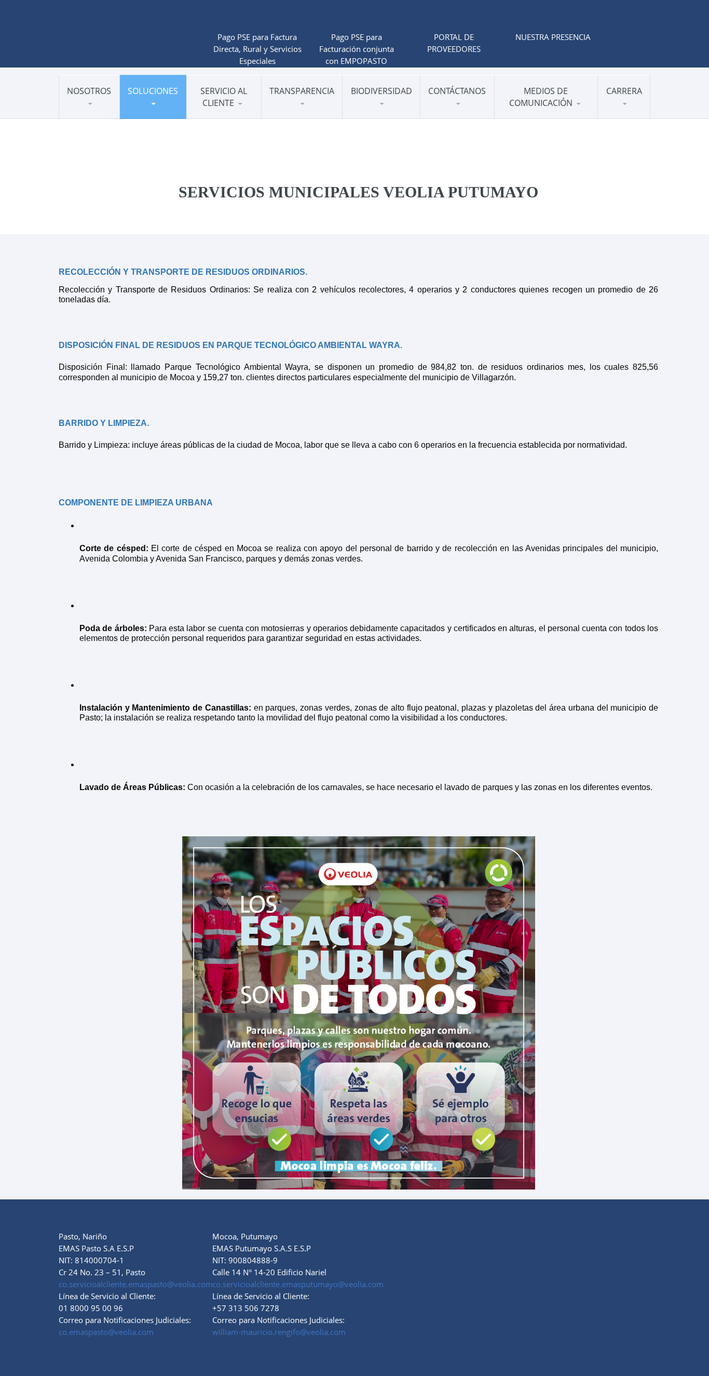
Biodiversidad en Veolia (383, 117)
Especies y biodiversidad (390, 111)
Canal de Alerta (298, 118)
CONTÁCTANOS (457, 91)
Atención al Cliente (229, 118)
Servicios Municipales (168, 118)
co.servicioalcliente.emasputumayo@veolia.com (298, 1284)
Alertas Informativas (541, 118)
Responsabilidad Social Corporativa (107, 114)
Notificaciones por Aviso (234, 112)
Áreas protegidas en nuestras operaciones (387, 114)
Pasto (441, 118)
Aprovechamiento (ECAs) (168, 113)
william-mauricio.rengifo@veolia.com (279, 1332)
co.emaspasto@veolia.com (106, 1332)
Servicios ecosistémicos (391, 112)
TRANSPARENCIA (301, 91)
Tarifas (235, 113)
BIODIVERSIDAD (381, 91)
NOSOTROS (89, 91)
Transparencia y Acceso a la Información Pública (312, 116)
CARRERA (624, 91)
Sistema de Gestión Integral (106, 113)
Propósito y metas (385, 115)
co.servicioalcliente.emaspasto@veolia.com (136, 1284)
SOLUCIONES (153, 91)
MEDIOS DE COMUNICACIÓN (540, 97)
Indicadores (90, 118)
